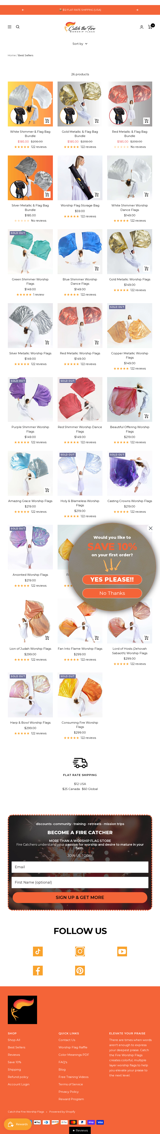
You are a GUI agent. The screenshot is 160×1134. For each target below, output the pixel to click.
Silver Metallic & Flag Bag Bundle (30, 208)
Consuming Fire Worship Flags (80, 725)
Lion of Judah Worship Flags (30, 648)
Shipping (14, 1069)
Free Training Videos (73, 1077)
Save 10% (14, 1062)
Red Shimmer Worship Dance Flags (80, 429)
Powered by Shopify (62, 1111)
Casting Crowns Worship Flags (130, 501)
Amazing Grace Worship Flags (30, 501)
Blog (62, 1069)
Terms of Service (71, 1084)
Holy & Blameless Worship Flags (79, 503)
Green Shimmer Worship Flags (30, 281)
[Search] (18, 27)
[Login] (141, 27)
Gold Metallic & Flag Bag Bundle (80, 134)
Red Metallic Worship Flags (80, 353)
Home (12, 55)
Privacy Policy (69, 1092)
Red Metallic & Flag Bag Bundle (129, 134)
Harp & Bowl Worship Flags (30, 722)
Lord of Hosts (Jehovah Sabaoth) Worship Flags (129, 651)
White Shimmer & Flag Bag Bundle (30, 134)
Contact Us (67, 1040)
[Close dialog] (151, 528)
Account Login (18, 1084)
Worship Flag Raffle (73, 1047)
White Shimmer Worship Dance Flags (129, 208)
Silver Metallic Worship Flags (30, 353)
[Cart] (150, 27)
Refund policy (18, 1077)
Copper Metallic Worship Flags (129, 355)
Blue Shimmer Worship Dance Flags (80, 281)
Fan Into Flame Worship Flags (80, 648)
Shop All (14, 1040)
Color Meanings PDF (74, 1055)
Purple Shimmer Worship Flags (30, 429)
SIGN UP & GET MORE (80, 897)
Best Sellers (16, 1047)
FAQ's (63, 1062)
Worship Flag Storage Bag (80, 205)
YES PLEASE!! (112, 579)
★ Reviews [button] (80, 1130)
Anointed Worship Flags (30, 575)
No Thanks (112, 593)
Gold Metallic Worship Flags (129, 279)
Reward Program (71, 1099)
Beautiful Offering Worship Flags (129, 429)
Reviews (14, 1055)
